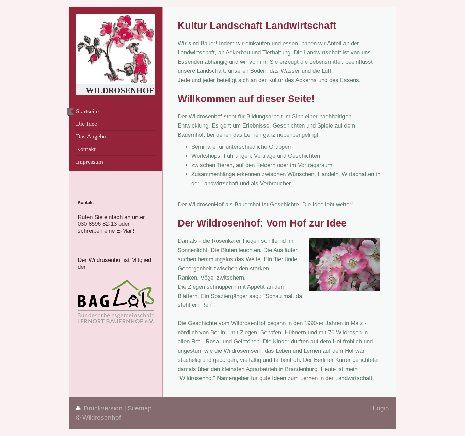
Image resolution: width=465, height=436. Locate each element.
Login (381, 408)
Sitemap (140, 408)
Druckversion (103, 408)
